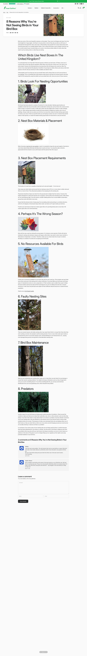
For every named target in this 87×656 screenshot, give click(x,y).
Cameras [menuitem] (30, 8)
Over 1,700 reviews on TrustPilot (43, 1)
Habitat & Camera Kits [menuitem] (46, 8)
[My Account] (80, 8)
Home (4, 12)
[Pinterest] (83, 4)
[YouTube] (81, 4)
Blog (7, 12)
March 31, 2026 (27, 468)
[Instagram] (79, 4)
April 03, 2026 (27, 455)
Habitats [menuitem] (36, 8)
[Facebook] (75, 4)
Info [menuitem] (62, 8)
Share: (7, 32)
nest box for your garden (32, 146)
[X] (77, 4)
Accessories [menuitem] (56, 8)
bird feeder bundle (29, 291)
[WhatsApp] (15, 32)
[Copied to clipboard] (17, 32)
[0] (83, 8)
